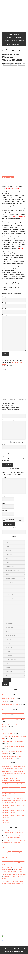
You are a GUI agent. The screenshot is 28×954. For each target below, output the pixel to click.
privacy (18, 454)
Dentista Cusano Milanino (19, 399)
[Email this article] (3, 183)
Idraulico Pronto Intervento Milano (10, 856)
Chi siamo (4, 730)
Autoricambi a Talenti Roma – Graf (10, 704)
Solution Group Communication (11, 951)
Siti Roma (21, 951)
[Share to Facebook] (3, 181)
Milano (14, 398)
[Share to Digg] (11, 181)
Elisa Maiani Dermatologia (8, 698)
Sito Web (4, 309)
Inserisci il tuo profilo (7, 733)
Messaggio (5, 315)
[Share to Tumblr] (21, 181)
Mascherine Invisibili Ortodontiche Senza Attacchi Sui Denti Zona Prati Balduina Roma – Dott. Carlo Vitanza (13, 773)
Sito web (4, 510)
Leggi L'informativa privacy (7, 948)
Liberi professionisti (14, 7)
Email (6, 303)
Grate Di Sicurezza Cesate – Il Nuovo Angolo (12, 881)
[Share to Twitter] (6, 181)
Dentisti (11, 398)
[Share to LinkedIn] (16, 181)
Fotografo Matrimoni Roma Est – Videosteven (13, 746)
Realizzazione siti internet (20, 950)
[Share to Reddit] (14, 181)
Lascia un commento (8, 177)
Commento (5, 477)
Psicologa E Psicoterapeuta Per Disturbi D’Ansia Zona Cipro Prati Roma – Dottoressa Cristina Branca (13, 793)
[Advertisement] (14, 21)
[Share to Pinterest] (24, 181)
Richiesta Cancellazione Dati (20, 948)
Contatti (4, 701)
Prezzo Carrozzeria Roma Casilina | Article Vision (14, 874)
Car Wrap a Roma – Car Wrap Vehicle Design (13, 741)
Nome (6, 297)
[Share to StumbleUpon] (19, 181)
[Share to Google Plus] (8, 181)
